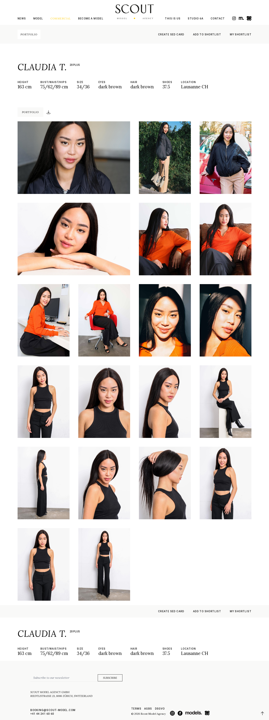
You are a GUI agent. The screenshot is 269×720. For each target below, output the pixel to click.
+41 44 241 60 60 (42, 713)
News (22, 18)
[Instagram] (234, 18)
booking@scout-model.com (52, 710)
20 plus (75, 64)
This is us (172, 18)
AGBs (148, 708)
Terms (136, 708)
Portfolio (29, 34)
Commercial (61, 18)
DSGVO (160, 708)
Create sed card (171, 34)
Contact (218, 18)
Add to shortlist (207, 34)
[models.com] (241, 18)
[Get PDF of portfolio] (48, 112)
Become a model (91, 18)
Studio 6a (195, 18)
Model (38, 18)
